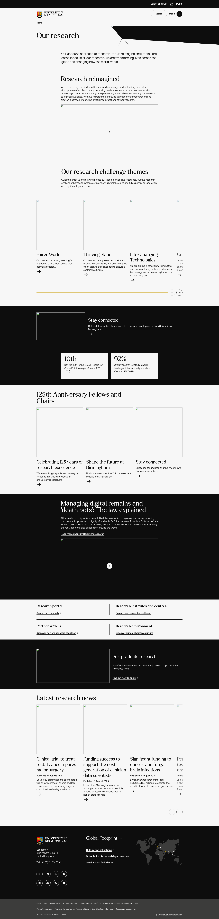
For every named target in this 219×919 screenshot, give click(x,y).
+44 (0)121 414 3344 (50, 862)
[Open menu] (179, 14)
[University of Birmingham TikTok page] (39, 883)
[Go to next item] (179, 293)
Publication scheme (44, 909)
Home (39, 22)
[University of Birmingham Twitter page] (56, 874)
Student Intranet (106, 903)
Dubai (179, 3)
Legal (46, 903)
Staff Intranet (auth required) (86, 903)
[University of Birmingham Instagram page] (39, 874)
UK (171, 3)
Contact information (60, 914)
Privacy (39, 903)
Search (159, 13)
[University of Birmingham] (50, 13)
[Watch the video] (109, 132)
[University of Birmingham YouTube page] (64, 883)
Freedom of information (85, 909)
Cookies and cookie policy (125, 909)
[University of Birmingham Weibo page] (48, 883)
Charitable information (105, 909)
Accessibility (68, 903)
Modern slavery (55, 903)
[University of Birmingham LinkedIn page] (48, 874)
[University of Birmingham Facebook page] (64, 874)
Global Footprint (101, 838)
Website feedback (43, 914)
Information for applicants (64, 909)
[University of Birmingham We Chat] (56, 883)
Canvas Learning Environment (126, 903)
